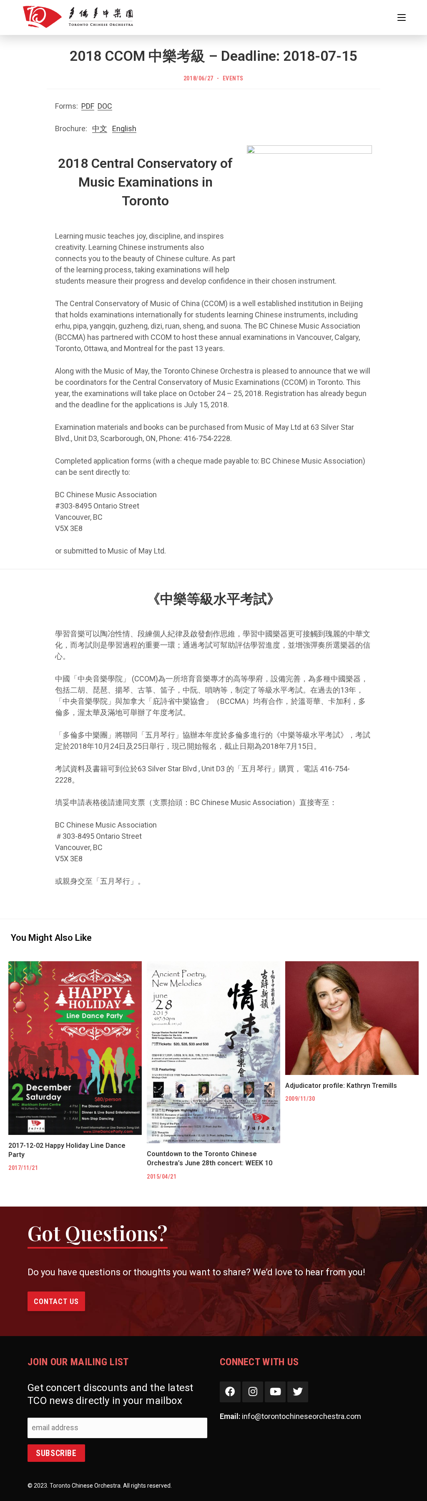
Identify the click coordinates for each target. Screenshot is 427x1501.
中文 (99, 128)
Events (233, 78)
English (124, 128)
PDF (87, 106)
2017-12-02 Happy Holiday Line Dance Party (67, 1150)
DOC (105, 106)
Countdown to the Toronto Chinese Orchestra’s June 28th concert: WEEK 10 (209, 1158)
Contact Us (56, 1301)
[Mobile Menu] (401, 17)
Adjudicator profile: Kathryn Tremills (341, 1086)
